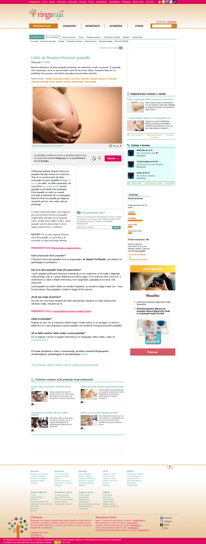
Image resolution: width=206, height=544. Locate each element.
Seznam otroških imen (39, 502)
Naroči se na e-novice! (109, 48)
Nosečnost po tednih (48, 41)
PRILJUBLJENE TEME (154, 183)
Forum (33, 495)
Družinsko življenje (86, 483)
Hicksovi (102, 79)
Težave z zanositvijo (38, 478)
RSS (166, 528)
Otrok (139, 26)
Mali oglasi (34, 509)
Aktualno (126, 37)
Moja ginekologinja (105, 41)
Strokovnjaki (61, 2)
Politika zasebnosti (110, 506)
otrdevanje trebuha (61, 79)
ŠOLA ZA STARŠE (121, 41)
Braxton (94, 79)
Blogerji (52, 2)
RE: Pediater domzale (146, 176)
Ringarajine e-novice (63, 504)
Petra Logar (36, 62)
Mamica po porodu (86, 481)
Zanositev (69, 26)
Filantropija (83, 509)
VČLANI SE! (171, 22)
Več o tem (66, 542)
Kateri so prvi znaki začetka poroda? (99, 413)
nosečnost (75, 79)
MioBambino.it (139, 520)
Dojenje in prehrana (87, 478)
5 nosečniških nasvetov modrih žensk (71, 311)
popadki (49, 79)
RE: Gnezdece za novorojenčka (150, 164)
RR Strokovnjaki (85, 506)
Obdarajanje (84, 500)
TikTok (166, 525)
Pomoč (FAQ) (108, 500)
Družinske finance (134, 481)
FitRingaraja (126, 2)
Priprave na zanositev (39, 474)
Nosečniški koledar (62, 497)
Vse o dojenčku (85, 474)
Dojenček (116, 26)
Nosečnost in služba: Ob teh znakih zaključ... (49, 414)
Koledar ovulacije (62, 495)
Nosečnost (141, 156)
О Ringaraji (107, 495)
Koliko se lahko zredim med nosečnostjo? (102, 387)
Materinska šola (91, 41)
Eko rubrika (131, 483)
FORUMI (169, 135)
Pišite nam (107, 497)
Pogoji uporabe (109, 504)
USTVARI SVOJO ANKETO (138, 259)
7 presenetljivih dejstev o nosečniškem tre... (149, 118)
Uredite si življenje (38, 476)
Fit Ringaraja (132, 485)
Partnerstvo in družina (112, 37)
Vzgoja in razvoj (109, 474)
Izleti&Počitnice (101, 2)
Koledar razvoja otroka (64, 500)
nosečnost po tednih (40, 82)
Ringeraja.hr (136, 525)
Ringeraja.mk (143, 530)
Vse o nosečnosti (52, 37)
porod (52, 82)
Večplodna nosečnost (74, 41)
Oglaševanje (108, 502)
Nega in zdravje (85, 476)
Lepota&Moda (114, 2)
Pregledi (61, 41)
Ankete (33, 511)
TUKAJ (84, 354)
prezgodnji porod (50, 186)
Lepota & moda (133, 478)
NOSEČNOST (36, 37)
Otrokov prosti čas (110, 481)
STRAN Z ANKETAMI (138, 254)
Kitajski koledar (61, 502)
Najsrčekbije (84, 497)
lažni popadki (90, 82)
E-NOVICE (150, 2)
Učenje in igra (108, 476)
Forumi (44, 2)
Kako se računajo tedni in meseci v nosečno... (150, 99)
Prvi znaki (34, 41)
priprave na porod (63, 82)
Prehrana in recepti (135, 474)
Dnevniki (34, 500)
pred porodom (78, 82)
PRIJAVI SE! (161, 22)
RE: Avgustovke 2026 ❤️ (147, 153)
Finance (91, 2)
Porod (81, 37)
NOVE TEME (136, 183)
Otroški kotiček (138, 2)
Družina (106, 483)
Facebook (168, 518)
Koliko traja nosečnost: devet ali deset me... (51, 388)
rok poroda (112, 79)
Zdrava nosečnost (69, 37)
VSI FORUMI (170, 183)
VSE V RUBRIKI (136, 135)
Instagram (168, 521)
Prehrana (82, 2)
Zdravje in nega (109, 478)
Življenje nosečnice (93, 37)
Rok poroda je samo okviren (66, 248)
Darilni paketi (72, 2)
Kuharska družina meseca (89, 504)
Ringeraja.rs (133, 528)
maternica (85, 79)
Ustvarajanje (84, 502)
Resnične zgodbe (37, 481)
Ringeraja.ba (132, 523)
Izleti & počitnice (133, 476)
